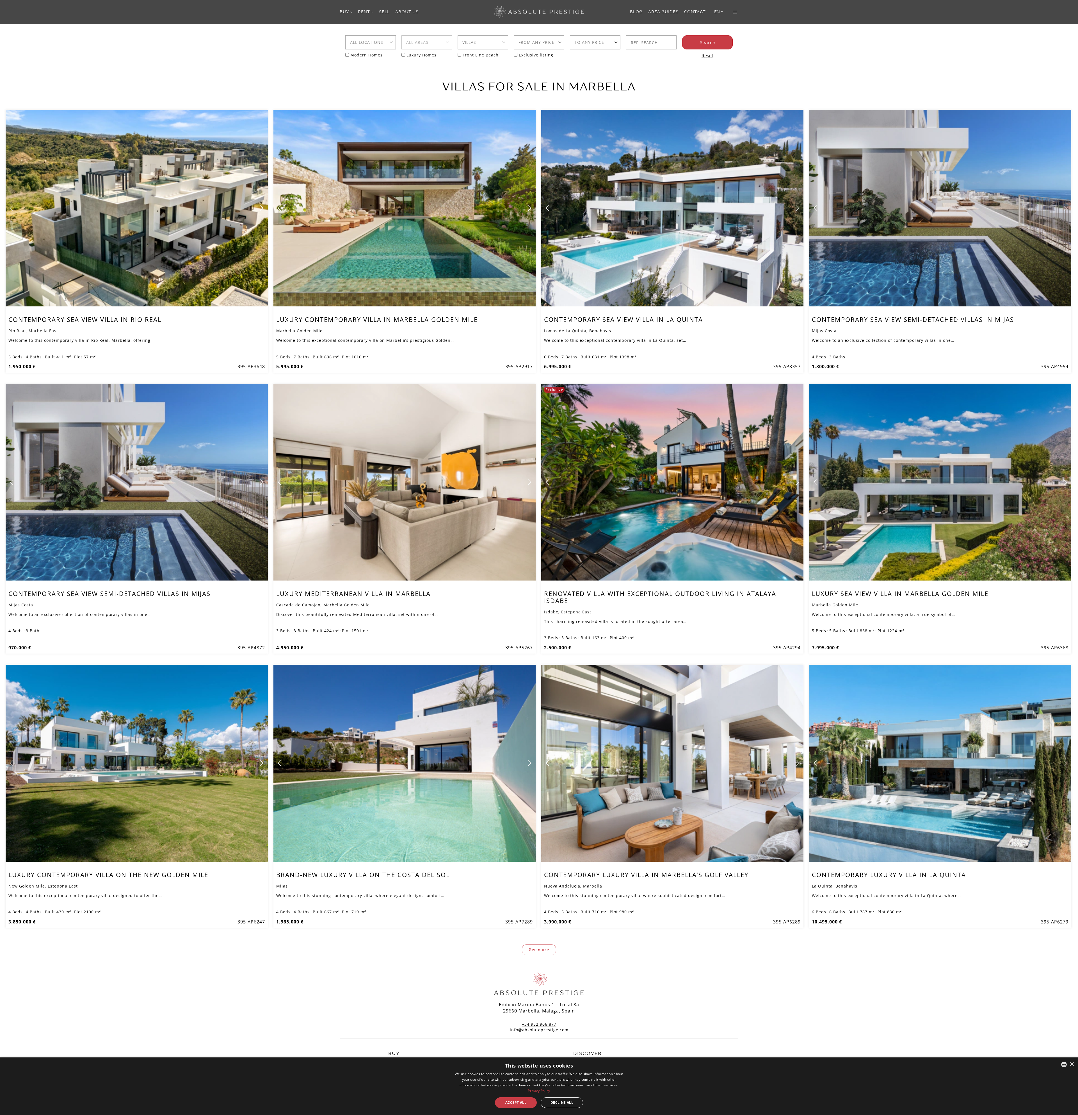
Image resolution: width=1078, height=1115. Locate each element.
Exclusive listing (536, 55)
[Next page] (261, 208)
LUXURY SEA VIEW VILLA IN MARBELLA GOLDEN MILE (900, 593)
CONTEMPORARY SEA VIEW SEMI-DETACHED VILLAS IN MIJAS (913, 319)
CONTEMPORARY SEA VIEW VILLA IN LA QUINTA (623, 319)
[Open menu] (735, 12)
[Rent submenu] (372, 12)
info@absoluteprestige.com (539, 1029)
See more (539, 949)
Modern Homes (366, 55)
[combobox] (370, 42)
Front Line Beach (481, 55)
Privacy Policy (539, 1090)
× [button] (1072, 1064)
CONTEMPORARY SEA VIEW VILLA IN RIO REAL (84, 319)
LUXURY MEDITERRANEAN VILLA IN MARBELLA (353, 593)
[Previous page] (12, 208)
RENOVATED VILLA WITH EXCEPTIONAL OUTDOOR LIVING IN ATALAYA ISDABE (660, 597)
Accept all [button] (515, 1102)
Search (707, 42)
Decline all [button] (562, 1102)
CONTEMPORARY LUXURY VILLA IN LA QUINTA (889, 874)
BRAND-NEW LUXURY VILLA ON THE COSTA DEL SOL (363, 874)
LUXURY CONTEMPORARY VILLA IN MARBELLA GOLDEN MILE (377, 319)
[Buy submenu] (351, 12)
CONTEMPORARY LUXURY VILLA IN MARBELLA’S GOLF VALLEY (646, 874)
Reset (707, 56)
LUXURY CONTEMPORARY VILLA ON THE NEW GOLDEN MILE (108, 874)
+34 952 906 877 (539, 1024)
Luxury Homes (421, 55)
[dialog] (539, 1086)
